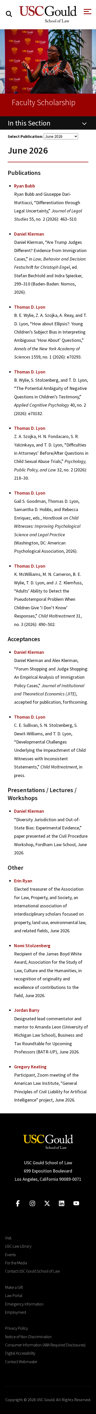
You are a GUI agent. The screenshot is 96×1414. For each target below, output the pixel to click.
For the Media (16, 1262)
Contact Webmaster (21, 1361)
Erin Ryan (23, 881)
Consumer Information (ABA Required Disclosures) (45, 1344)
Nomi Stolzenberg (32, 945)
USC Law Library (18, 1246)
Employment (15, 1312)
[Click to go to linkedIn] (61, 1203)
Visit (8, 1237)
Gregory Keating (30, 1067)
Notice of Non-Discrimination (28, 1336)
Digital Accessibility (20, 1353)
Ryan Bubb (24, 186)
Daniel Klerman (29, 234)
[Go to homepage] (48, 1141)
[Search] (9, 14)
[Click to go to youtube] (76, 1203)
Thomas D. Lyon (29, 307)
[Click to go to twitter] (47, 1203)
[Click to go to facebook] (18, 1203)
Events (10, 1254)
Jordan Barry (26, 1010)
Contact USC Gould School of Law (32, 1271)
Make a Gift (14, 1287)
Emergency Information (24, 1303)
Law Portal (13, 1295)
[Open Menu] (87, 13)
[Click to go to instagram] (32, 1203)
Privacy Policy (16, 1328)
